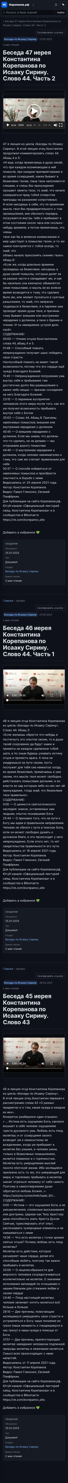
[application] (34, 111)
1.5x (45, 125)
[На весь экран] (61, 125)
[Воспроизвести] (8, 125)
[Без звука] (55, 125)
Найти (60, 12)
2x (50, 125)
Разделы (56, 5)
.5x (34, 125)
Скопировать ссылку (50, 32)
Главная (8, 600)
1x (39, 125)
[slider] (21, 125)
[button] (34, 111)
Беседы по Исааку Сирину (20, 39)
